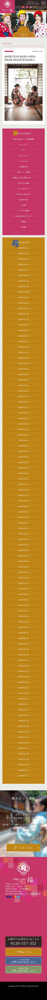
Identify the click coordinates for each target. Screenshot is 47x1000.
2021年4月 (22, 594)
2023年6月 (22, 457)
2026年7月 (22, 253)
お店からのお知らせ (23, 194)
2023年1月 (22, 484)
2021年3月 (22, 600)
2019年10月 (21, 677)
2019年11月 (21, 671)
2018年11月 (22, 737)
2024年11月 (22, 363)
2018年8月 (22, 754)
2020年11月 (22, 622)
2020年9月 (22, 633)
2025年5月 (22, 330)
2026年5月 (22, 264)
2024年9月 (22, 374)
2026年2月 (22, 281)
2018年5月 (22, 770)
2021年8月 (22, 572)
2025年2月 (22, 347)
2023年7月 (22, 451)
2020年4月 (22, 644)
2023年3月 (22, 473)
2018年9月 (22, 748)
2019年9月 (22, 682)
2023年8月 (22, 446)
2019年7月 (22, 693)
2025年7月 (22, 319)
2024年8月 (22, 380)
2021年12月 (22, 550)
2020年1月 (22, 660)
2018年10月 (21, 743)
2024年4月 (22, 402)
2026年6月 (22, 259)
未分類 (23, 227)
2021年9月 (22, 567)
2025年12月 (22, 292)
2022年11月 (22, 495)
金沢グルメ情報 (23, 183)
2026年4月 (22, 270)
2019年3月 (22, 715)
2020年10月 (22, 627)
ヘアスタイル (23, 161)
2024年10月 (22, 369)
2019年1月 (22, 726)
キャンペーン (23, 145)
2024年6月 (22, 391)
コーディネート (23, 156)
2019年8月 (22, 688)
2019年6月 (22, 699)
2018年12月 (21, 732)
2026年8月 (22, 248)
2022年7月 (22, 517)
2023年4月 (22, 468)
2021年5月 (22, 589)
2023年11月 (22, 429)
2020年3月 (22, 649)
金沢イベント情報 (23, 172)
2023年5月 (22, 462)
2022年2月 (22, 539)
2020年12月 (22, 616)
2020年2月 (22, 655)
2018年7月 (22, 759)
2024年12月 (22, 358)
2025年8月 (22, 314)
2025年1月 (22, 352)
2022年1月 (22, 545)
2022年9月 (22, 506)
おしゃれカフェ (23, 189)
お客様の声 (23, 167)
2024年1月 (22, 418)
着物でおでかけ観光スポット (23, 178)
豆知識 (23, 222)
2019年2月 (22, 721)
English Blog (23, 200)
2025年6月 (22, 325)
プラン (23, 150)
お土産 (23, 205)
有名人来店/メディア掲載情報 (23, 139)
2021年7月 (22, 578)
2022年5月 (22, 528)
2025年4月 (22, 336)
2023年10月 (22, 435)
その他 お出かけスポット (23, 216)
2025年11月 (22, 297)
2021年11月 (22, 556)
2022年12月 (22, 490)
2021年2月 (22, 605)
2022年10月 (22, 501)
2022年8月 (22, 512)
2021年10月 (22, 561)
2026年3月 (22, 275)
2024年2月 (22, 413)
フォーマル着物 (23, 211)
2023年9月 (22, 440)
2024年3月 (22, 407)
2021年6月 (22, 583)
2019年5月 (22, 704)
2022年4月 (22, 534)
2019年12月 (21, 666)
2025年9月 (22, 308)
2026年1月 (22, 286)
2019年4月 (22, 710)
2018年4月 (22, 776)
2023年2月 (22, 479)
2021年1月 (22, 611)
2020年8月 (22, 638)
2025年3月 (22, 341)
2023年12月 (22, 424)
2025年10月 (22, 303)
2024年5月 (22, 396)
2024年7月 (22, 385)
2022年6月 (22, 523)
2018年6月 (22, 765)
